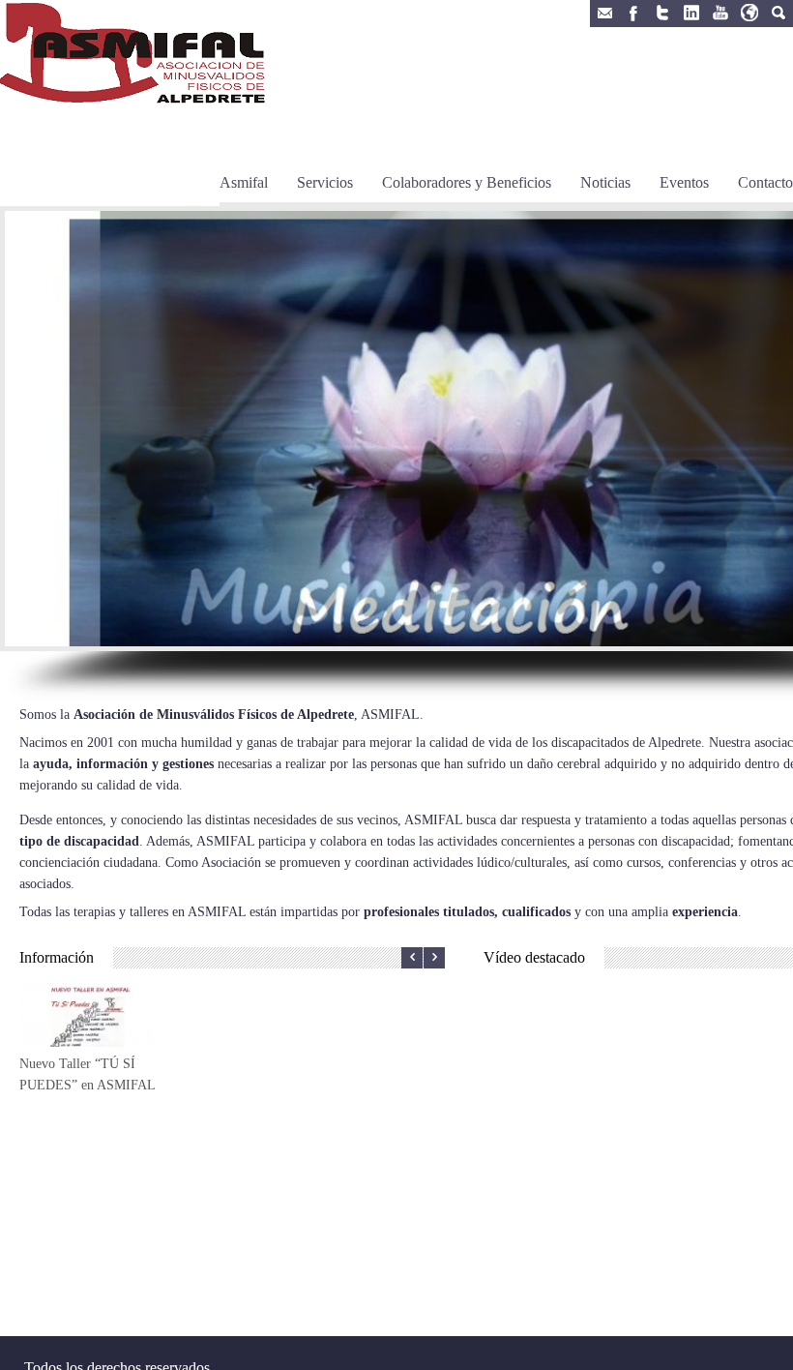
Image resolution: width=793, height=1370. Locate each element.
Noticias (605, 182)
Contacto (765, 182)
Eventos (684, 182)
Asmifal (244, 182)
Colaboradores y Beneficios (466, 182)
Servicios (325, 182)
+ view (90, 1050)
